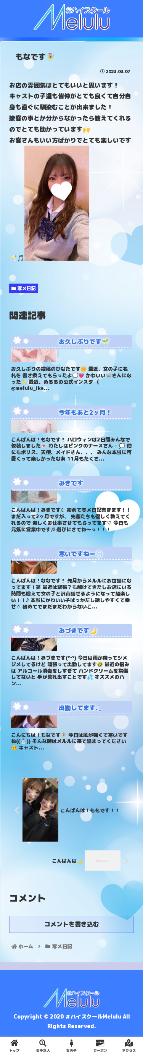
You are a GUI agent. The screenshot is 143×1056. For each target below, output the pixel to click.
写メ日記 (26, 288)
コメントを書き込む (71, 924)
